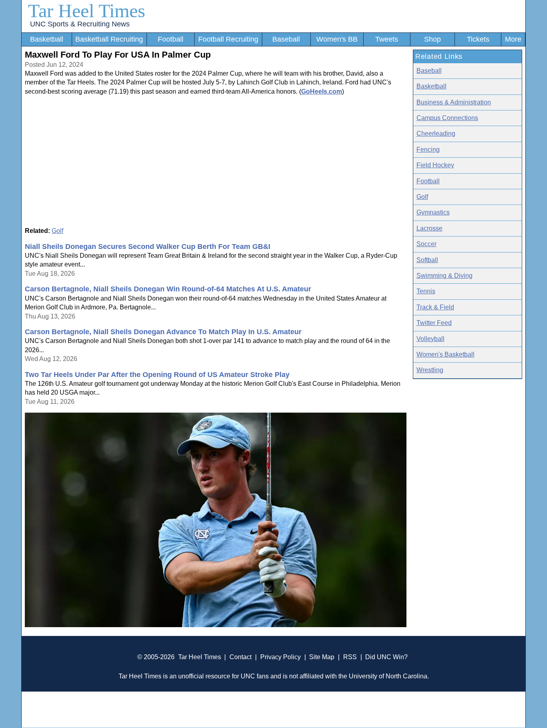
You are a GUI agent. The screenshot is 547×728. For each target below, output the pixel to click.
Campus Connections (447, 117)
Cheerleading (435, 133)
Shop (432, 39)
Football (170, 39)
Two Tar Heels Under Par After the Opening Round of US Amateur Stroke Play (157, 375)
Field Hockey (435, 165)
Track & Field (435, 307)
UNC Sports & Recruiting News (80, 24)
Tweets (386, 39)
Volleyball (430, 338)
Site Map (321, 657)
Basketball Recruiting (109, 39)
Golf (57, 230)
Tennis (425, 291)
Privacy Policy (280, 657)
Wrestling (429, 370)
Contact (240, 657)
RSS (350, 657)
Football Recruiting (228, 39)
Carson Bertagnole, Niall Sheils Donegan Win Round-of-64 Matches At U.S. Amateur (168, 289)
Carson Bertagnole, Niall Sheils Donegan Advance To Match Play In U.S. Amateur (163, 332)
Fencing (428, 149)
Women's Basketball (445, 354)
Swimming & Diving (444, 275)
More (513, 39)
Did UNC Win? (386, 657)
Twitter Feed (434, 322)
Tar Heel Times (86, 10)
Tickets (478, 39)
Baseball (286, 39)
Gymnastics (433, 212)
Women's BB (337, 39)
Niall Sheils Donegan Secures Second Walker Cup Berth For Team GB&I (147, 247)
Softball (427, 260)
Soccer (426, 244)
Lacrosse (429, 228)
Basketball (46, 39)
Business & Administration (453, 102)
